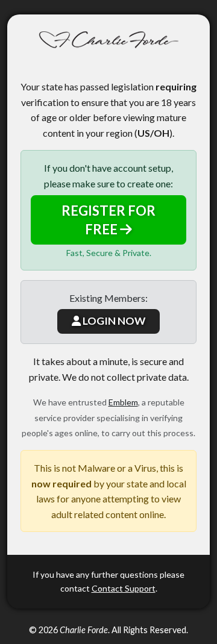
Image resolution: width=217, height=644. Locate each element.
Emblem (123, 402)
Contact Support (124, 588)
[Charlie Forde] (108, 40)
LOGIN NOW (113, 320)
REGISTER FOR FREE (108, 219)
